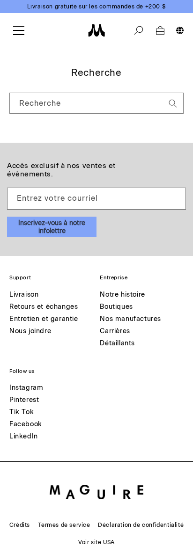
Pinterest (24, 400)
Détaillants (117, 343)
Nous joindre (30, 331)
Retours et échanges (43, 307)
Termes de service (64, 525)
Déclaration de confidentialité (141, 525)
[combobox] (96, 103)
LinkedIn (23, 436)
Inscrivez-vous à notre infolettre (51, 227)
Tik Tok (21, 412)
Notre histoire (122, 295)
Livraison (23, 295)
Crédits (19, 525)
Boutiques (116, 307)
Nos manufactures (130, 319)
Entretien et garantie (43, 319)
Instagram (26, 388)
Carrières (115, 331)
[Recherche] (138, 30)
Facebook (25, 424)
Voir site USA (96, 542)
